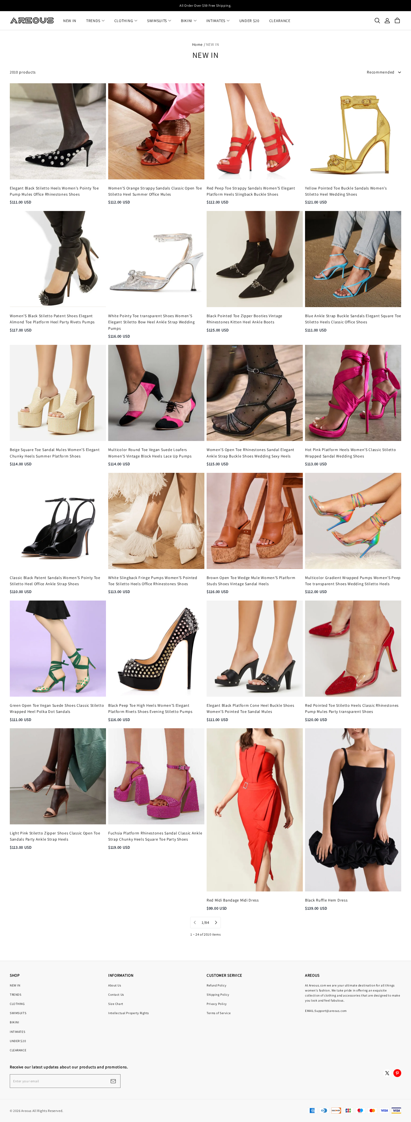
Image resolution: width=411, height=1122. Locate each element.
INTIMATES (215, 20)
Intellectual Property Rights (128, 1013)
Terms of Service (219, 1013)
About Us (114, 985)
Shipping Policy (218, 994)
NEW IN (69, 20)
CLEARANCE (279, 20)
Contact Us (116, 994)
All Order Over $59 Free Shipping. (205, 5)
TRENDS (93, 20)
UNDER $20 (249, 20)
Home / (199, 44)
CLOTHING (123, 20)
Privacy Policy (217, 1004)
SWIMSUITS (157, 20)
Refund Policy (216, 985)
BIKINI (186, 20)
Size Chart (115, 1004)
